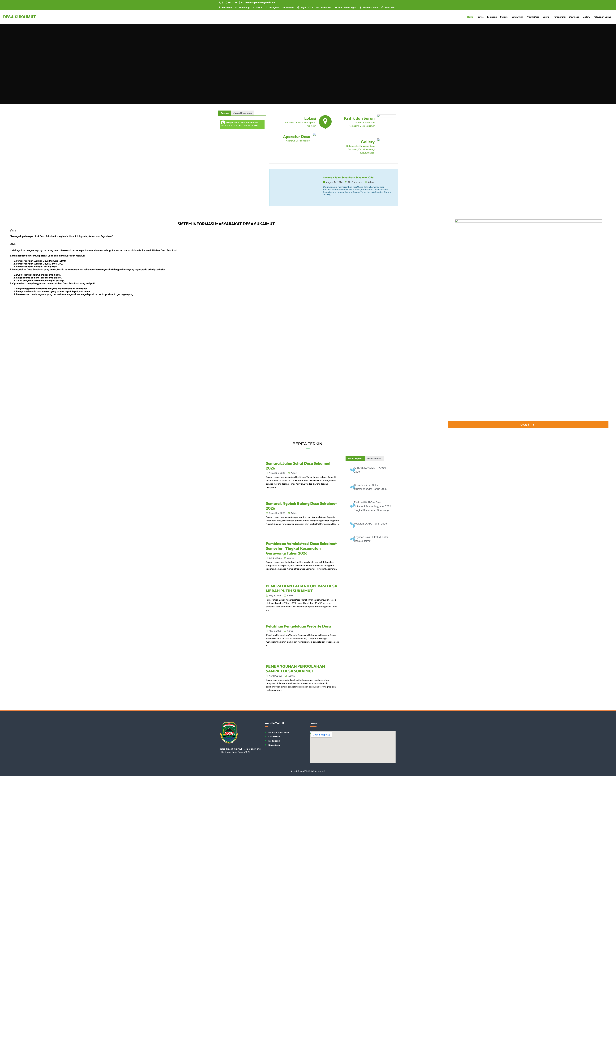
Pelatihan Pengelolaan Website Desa (298, 626)
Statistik (504, 16)
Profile (480, 16)
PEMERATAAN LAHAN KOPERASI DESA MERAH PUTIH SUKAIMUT (301, 588)
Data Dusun (517, 16)
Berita (546, 16)
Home (470, 16)
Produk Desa (532, 16)
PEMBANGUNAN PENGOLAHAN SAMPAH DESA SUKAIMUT (295, 668)
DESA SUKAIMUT (19, 17)
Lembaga (492, 16)
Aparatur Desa (296, 136)
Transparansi (558, 16)
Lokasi (310, 118)
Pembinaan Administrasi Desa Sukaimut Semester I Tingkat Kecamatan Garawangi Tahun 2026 (301, 548)
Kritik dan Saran (359, 118)
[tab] (224, 113)
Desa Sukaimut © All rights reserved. (308, 771)
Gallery (586, 16)
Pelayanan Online (602, 16)
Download (574, 16)
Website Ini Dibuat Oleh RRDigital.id (393, 720)
